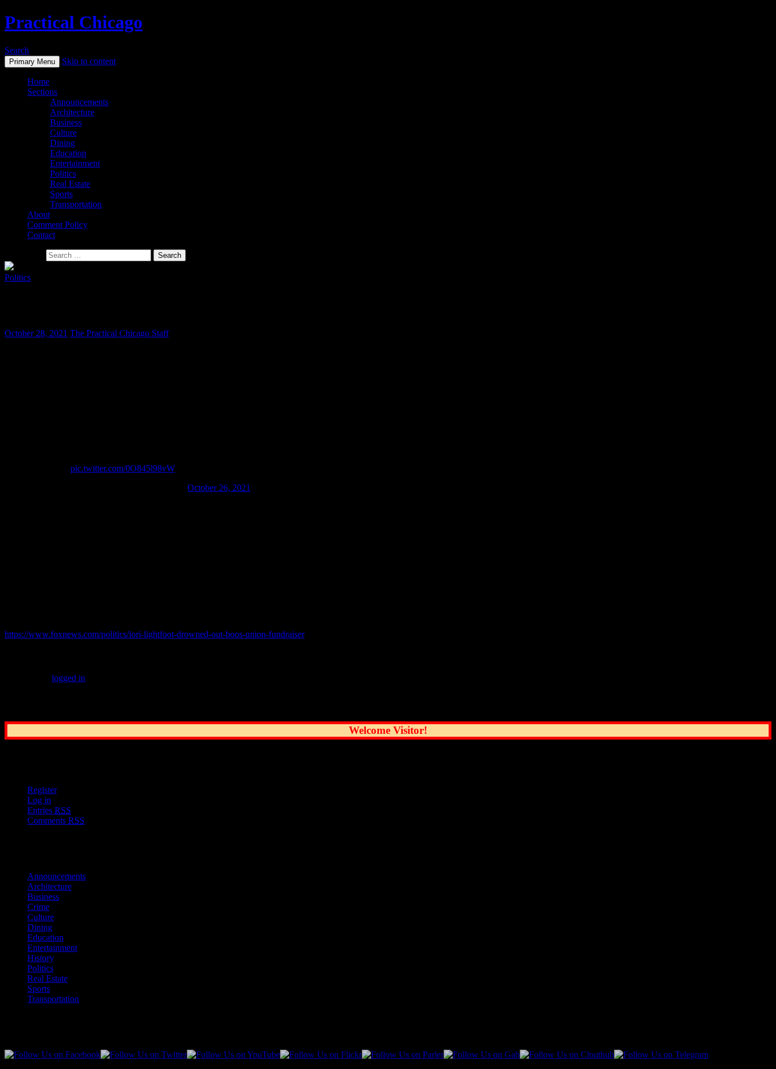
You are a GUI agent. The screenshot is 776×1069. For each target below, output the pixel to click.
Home (38, 81)
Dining (62, 143)
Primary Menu (32, 61)
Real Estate (70, 184)
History (40, 958)
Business (66, 122)
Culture (63, 132)
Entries (49, 810)
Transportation (76, 204)
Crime (38, 907)
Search (17, 50)
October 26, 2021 (219, 487)
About (38, 214)
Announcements (79, 102)
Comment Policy (57, 224)
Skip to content (89, 61)
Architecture (72, 112)
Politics (63, 173)
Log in (39, 800)
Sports (61, 194)
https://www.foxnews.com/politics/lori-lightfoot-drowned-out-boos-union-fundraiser (154, 634)
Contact (41, 235)
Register (42, 790)
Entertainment (75, 163)
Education (68, 153)
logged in (68, 678)
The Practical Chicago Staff (119, 333)
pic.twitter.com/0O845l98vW (122, 468)
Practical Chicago (74, 22)
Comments (56, 820)
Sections (42, 92)
